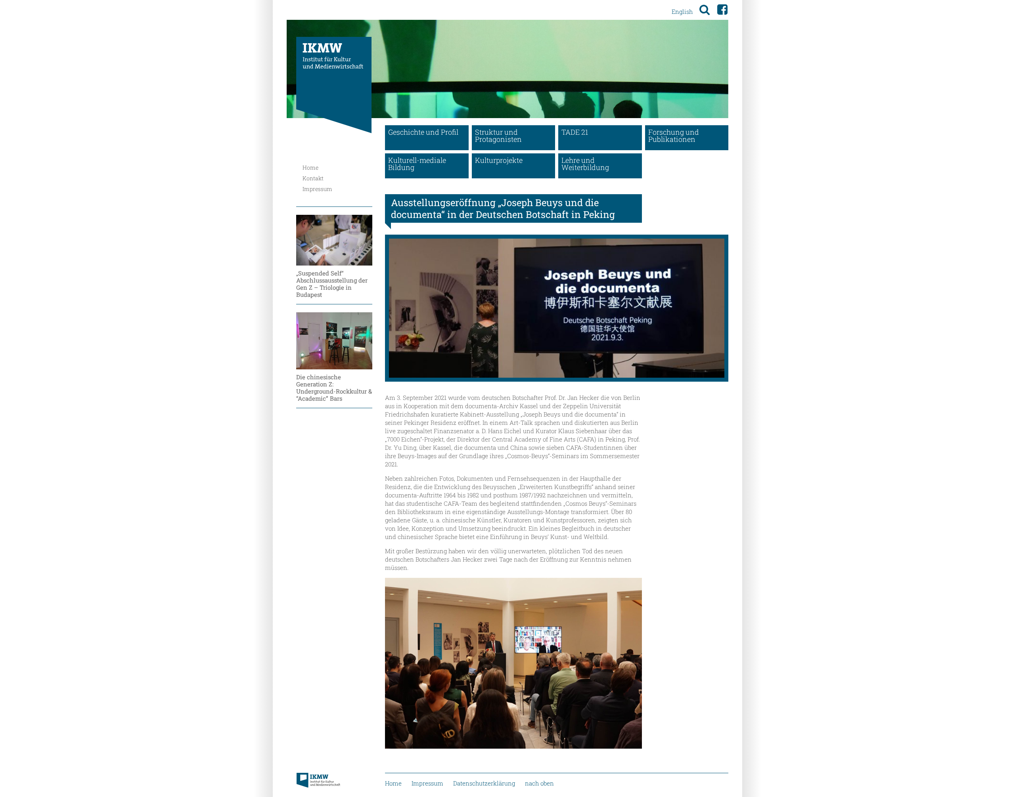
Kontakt (313, 178)
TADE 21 (574, 132)
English (682, 11)
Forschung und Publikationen (673, 135)
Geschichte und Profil (423, 132)
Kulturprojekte (499, 160)
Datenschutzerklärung (484, 783)
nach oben (539, 783)
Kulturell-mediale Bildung (417, 163)
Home (310, 167)
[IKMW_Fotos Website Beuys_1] (556, 308)
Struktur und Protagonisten (498, 135)
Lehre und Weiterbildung (585, 163)
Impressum (317, 189)
